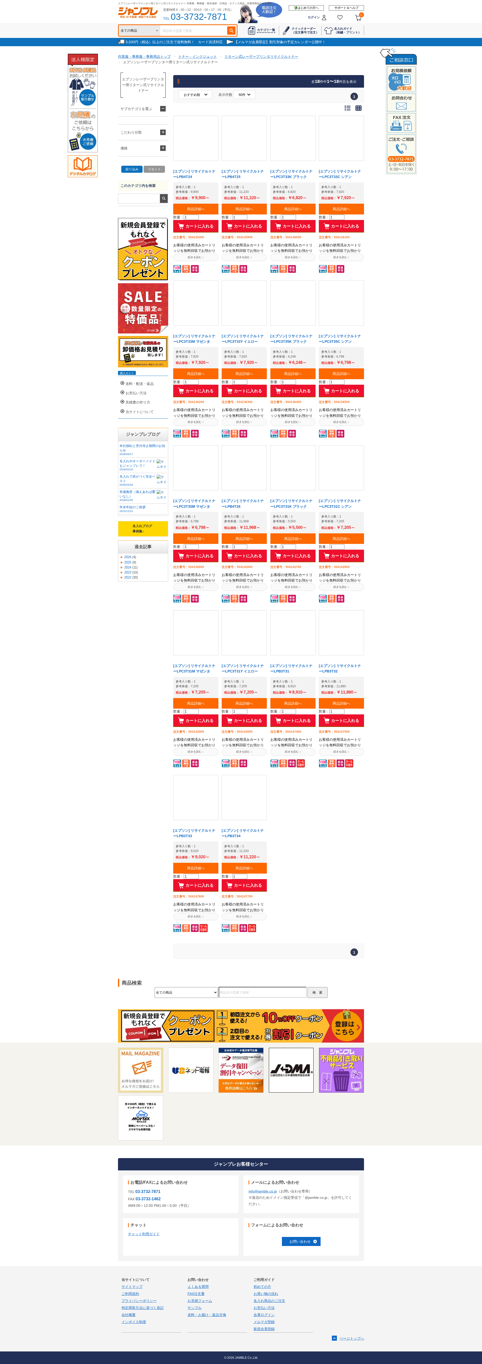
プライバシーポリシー (139, 1301)
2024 (127, 567)
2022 (127, 577)
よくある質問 (198, 1287)
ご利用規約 (130, 1294)
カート (361, 15)
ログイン (314, 17)
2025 (127, 562)
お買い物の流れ (266, 1294)
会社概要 (129, 1315)
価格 (124, 148)
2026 (127, 557)
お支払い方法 (136, 393)
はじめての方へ (308, 8)
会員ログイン (264, 1315)
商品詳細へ (196, 209)
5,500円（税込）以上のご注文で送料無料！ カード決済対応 (174, 42)
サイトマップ (132, 1287)
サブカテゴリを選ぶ (136, 109)
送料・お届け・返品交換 (207, 1315)
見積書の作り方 (138, 402)
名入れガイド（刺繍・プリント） (347, 30)
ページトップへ (351, 1338)
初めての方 (262, 1287)
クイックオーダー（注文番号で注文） (305, 30)
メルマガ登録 (264, 1322)
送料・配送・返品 (140, 384)
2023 (127, 572)
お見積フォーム (200, 1301)
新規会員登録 (264, 1329)
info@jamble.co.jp (263, 1191)
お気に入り (340, 17)
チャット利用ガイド (144, 1234)
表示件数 (225, 95)
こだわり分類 (131, 132)
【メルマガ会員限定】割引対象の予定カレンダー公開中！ (280, 42)
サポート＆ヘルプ (346, 8)
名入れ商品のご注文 (269, 1301)
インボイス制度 (134, 1322)
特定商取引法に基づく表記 (143, 1308)
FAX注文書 (196, 1294)
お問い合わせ (300, 1241)
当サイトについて (140, 412)
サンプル (195, 1308)
